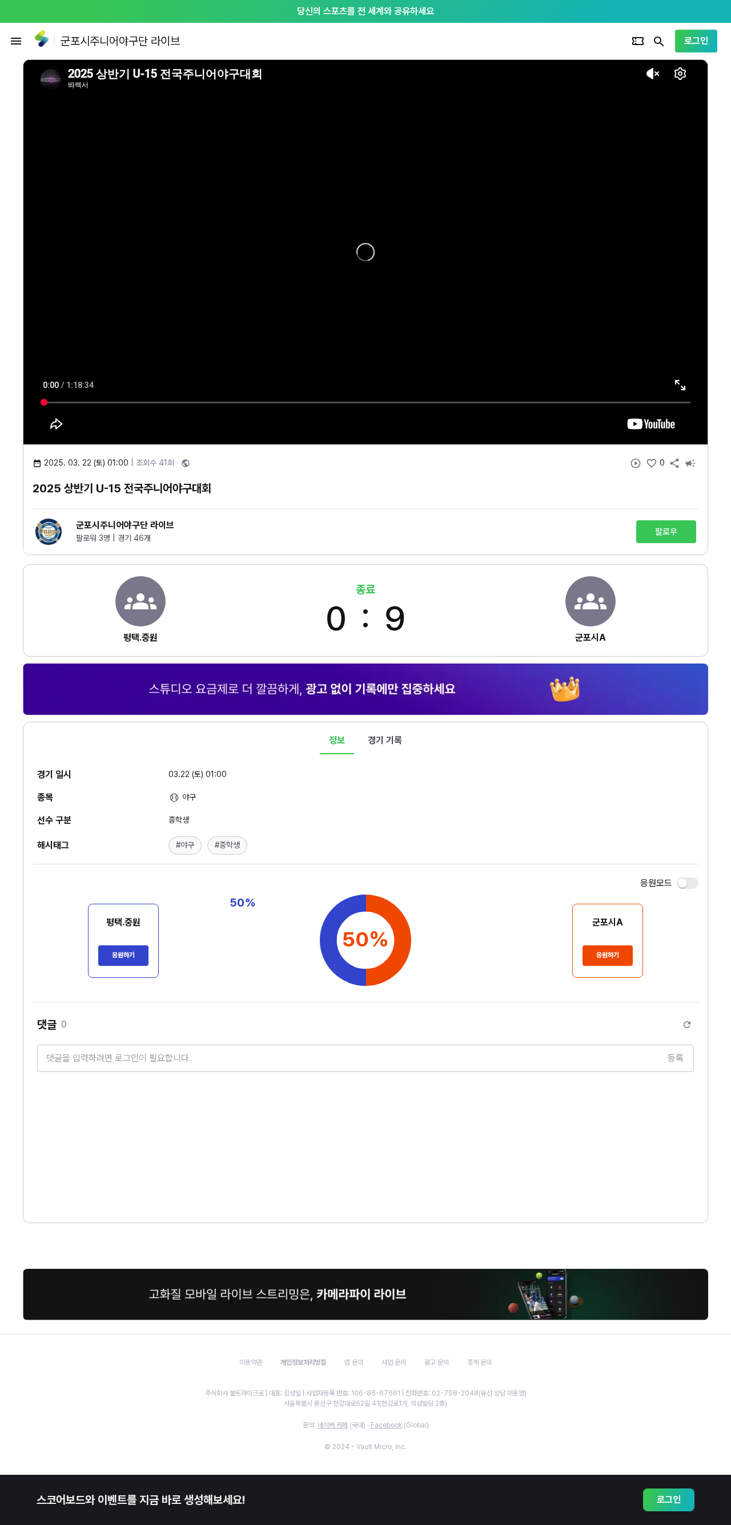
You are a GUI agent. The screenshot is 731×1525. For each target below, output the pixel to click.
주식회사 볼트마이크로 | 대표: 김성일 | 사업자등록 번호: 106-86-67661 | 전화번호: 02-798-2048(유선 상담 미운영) (366, 1393)
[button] (185, 845)
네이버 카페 (333, 1425)
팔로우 (666, 532)
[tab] (337, 740)
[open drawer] (16, 41)
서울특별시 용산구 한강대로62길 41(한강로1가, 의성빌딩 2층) (365, 1403)
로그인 (696, 40)
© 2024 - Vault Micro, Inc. (365, 1447)
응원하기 (123, 955)
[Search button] (659, 41)
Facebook (386, 1425)
